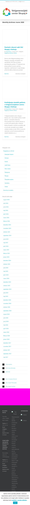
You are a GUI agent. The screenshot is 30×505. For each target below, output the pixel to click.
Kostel (6, 161)
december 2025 (7, 224)
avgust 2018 (6, 314)
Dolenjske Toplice (9, 154)
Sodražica (7, 183)
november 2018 (7, 303)
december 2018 (7, 300)
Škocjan (6, 176)
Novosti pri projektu (8, 190)
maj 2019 (5, 296)
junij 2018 (5, 321)
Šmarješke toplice (9, 179)
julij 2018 (5, 318)
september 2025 (7, 235)
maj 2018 (5, 325)
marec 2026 (6, 217)
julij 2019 (5, 292)
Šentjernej (7, 172)
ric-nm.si (4, 435)
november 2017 (7, 346)
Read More (6, 73)
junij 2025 (5, 239)
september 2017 (7, 353)
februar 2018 (6, 335)
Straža (6, 186)
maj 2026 (5, 210)
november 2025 (7, 228)
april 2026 (5, 214)
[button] (15, 364)
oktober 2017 (6, 350)
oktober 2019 (6, 285)
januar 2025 (6, 257)
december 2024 (7, 260)
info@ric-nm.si (21, 1)
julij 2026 (5, 203)
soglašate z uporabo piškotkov (19, 500)
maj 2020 (5, 271)
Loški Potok (7, 165)
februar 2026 (6, 221)
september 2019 (7, 289)
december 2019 (7, 282)
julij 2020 (5, 267)
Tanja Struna (8, 51)
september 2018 (7, 310)
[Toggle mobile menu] (27, 17)
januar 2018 (6, 339)
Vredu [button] (15, 502)
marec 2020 (6, 278)
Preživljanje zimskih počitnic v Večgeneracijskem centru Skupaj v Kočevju (14, 104)
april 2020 (5, 275)
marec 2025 (6, 249)
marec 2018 (6, 332)
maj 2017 (5, 357)
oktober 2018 (6, 307)
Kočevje (15, 53)
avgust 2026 (6, 199)
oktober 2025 (6, 232)
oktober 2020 (6, 264)
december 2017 (7, 343)
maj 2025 (5, 242)
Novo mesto (8, 168)
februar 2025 (6, 253)
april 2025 (5, 246)
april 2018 (5, 328)
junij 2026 (5, 207)
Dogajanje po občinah (8, 53)
